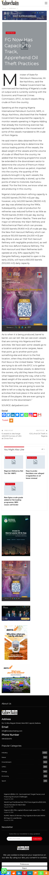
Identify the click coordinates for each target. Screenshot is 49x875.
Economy (5, 776)
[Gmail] (39, 415)
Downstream (6, 762)
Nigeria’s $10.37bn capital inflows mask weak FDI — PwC (24, 810)
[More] (11, 420)
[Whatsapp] (26, 415)
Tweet (5, 420)
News (4, 757)
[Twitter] (8, 415)
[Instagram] (31, 415)
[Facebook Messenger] (17, 415)
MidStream (10, 33)
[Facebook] (4, 415)
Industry (5, 752)
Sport (4, 781)
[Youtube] (35, 415)
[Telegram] (22, 415)
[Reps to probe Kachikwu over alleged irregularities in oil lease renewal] (35, 462)
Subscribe (37, 839)
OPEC (4, 767)
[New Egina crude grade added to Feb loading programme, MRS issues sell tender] (13, 488)
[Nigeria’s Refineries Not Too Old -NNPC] (13, 462)
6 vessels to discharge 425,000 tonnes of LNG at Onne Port (12, 436)
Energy (4, 771)
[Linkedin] (13, 415)
